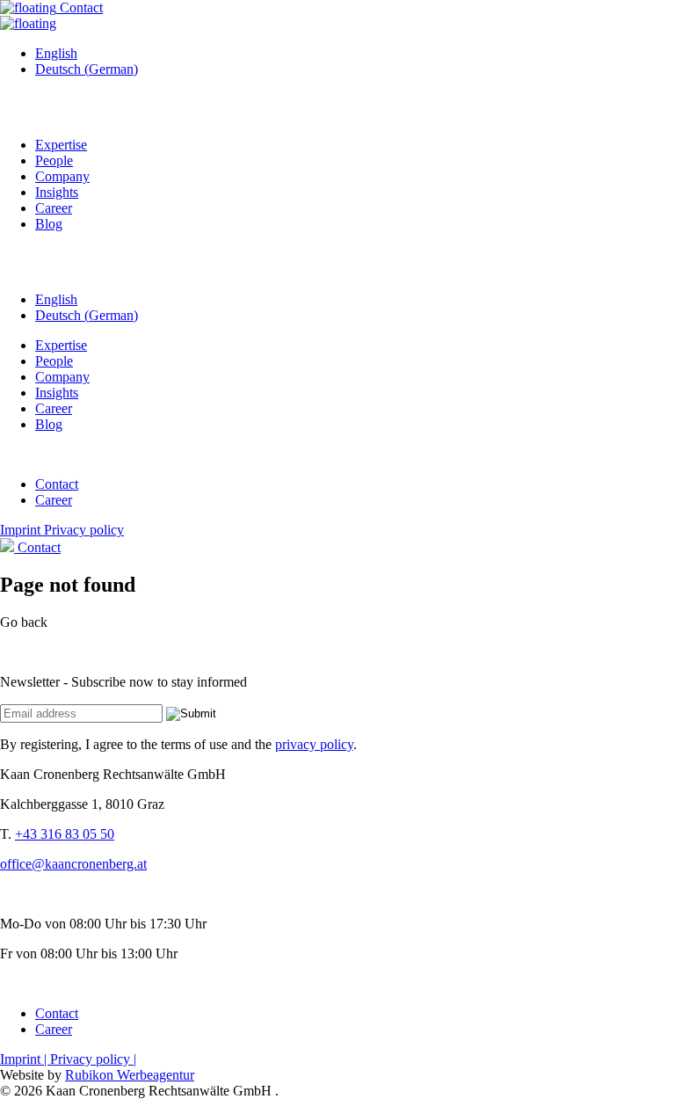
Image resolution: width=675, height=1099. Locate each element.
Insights (56, 192)
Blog (48, 223)
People (54, 160)
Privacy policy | (93, 1059)
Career (53, 207)
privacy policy (314, 744)
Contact (79, 7)
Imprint (22, 529)
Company (62, 176)
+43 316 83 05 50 (64, 833)
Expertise (61, 144)
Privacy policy (84, 529)
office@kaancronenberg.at (73, 863)
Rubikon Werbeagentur (129, 1074)
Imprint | (25, 1059)
